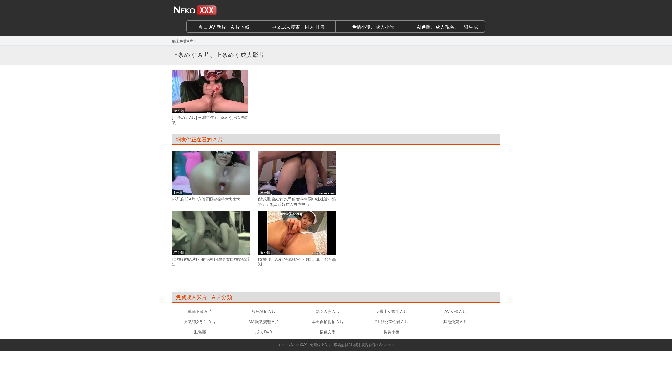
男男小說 (392, 331)
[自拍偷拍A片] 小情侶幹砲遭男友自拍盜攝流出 (211, 261)
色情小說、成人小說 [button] (373, 26)
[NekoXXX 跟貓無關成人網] (210, 10)
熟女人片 (328, 311)
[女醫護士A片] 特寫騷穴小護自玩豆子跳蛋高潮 (297, 261)
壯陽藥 (200, 331)
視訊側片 (264, 311)
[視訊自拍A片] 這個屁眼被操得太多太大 (206, 199)
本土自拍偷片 (328, 321)
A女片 (455, 311)
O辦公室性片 (391, 321)
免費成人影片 (191, 297)
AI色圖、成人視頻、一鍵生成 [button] (447, 26)
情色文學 (327, 331)
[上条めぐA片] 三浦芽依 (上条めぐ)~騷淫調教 (210, 120)
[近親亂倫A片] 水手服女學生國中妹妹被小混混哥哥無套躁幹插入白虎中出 (297, 201)
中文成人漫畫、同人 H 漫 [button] (298, 26)
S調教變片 (263, 321)
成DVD (263, 331)
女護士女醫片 (391, 311)
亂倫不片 (200, 311)
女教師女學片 (200, 321)
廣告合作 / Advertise (378, 344)
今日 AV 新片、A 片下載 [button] (223, 26)
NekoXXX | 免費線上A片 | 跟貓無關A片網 (324, 344)
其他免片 (455, 321)
